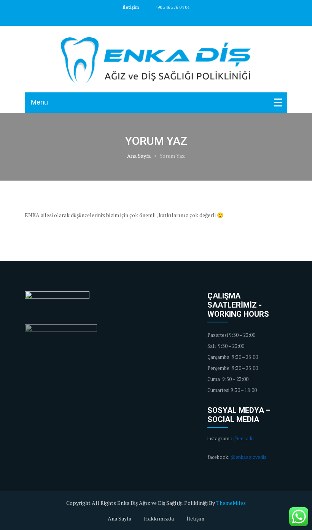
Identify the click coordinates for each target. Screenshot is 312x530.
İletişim (195, 518)
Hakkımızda (159, 518)
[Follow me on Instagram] (164, 18)
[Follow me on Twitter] (156, 18)
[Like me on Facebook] (147, 18)
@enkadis (244, 438)
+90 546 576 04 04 (171, 7)
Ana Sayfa (139, 155)
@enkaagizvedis (248, 457)
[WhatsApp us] (298, 516)
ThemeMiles (231, 502)
